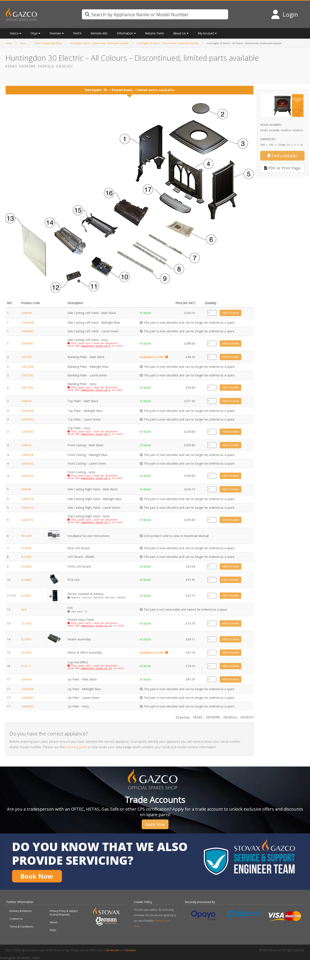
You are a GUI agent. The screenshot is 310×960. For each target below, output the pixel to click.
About (53, 922)
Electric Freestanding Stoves (48, 43)
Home (9, 43)
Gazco (23, 43)
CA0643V (27, 706)
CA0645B (27, 411)
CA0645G (27, 419)
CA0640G (27, 331)
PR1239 (26, 536)
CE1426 (26, 623)
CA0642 (26, 445)
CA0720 (26, 357)
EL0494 (26, 566)
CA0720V (27, 387)
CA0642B (27, 455)
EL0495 (26, 652)
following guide (76, 747)
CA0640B (27, 322)
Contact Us (16, 919)
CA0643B (27, 689)
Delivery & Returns (20, 911)
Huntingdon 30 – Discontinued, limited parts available (129, 90)
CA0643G (27, 698)
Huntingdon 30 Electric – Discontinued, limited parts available (167, 43)
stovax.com (112, 950)
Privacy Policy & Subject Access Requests (64, 912)
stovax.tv (130, 950)
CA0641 (26, 489)
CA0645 (26, 401)
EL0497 (26, 639)
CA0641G (27, 508)
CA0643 (26, 679)
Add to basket (230, 313)
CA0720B (27, 367)
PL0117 (26, 666)
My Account (206, 33)
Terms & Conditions (21, 926)
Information (125, 33)
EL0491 (26, 596)
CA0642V (27, 476)
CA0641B (27, 499)
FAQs (53, 930)
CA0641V (27, 520)
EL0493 (26, 580)
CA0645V (27, 432)
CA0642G (27, 463)
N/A (23, 609)
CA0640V (27, 343)
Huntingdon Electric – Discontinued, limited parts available (99, 43)
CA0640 (26, 313)
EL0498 (26, 548)
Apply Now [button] (155, 824)
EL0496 (26, 557)
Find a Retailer (284, 155)
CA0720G (27, 375)
